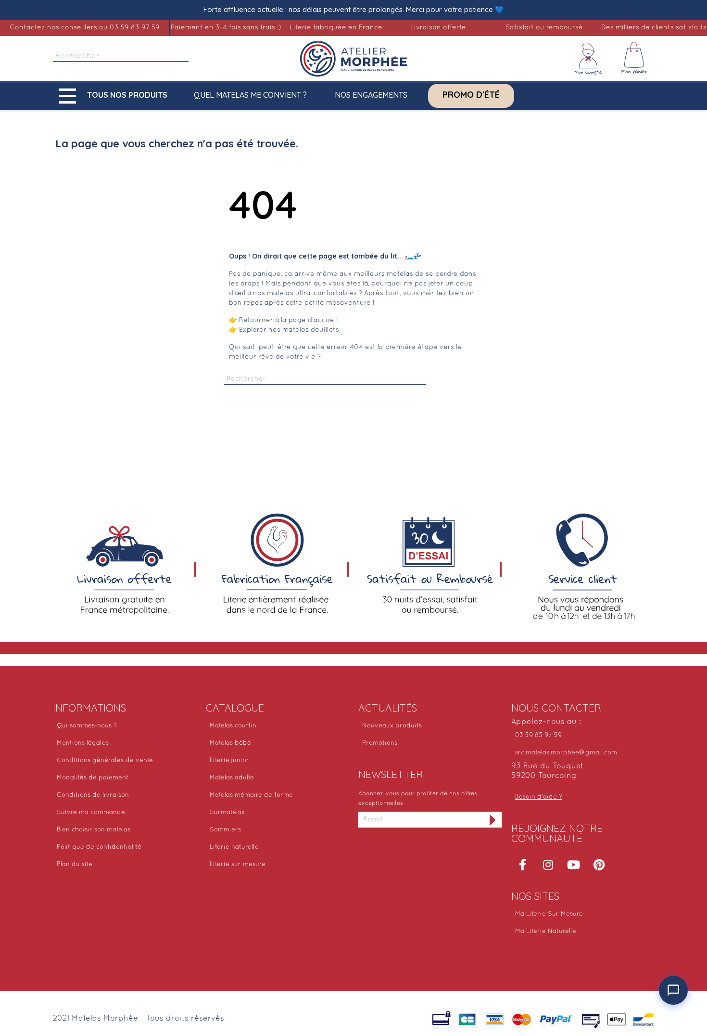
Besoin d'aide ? (538, 797)
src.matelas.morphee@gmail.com (566, 753)
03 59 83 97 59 (538, 735)
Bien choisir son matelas (93, 830)
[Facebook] (522, 864)
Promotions (379, 743)
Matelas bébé (230, 743)
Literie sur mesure (237, 865)
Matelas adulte (232, 778)
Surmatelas (227, 813)
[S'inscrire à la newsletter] (493, 820)
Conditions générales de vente (105, 761)
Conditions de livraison (93, 795)
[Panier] (634, 59)
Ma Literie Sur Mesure (549, 914)
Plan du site (74, 865)
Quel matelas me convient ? (250, 95)
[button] (115, 96)
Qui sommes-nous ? (87, 726)
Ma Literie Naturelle (545, 931)
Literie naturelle (234, 847)
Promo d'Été (471, 95)
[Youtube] (573, 864)
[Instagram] (548, 864)
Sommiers (225, 830)
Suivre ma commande (91, 813)
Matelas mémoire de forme (251, 795)
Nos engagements (371, 95)
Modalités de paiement (92, 778)
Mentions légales (83, 743)
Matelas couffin (233, 726)
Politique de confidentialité (99, 847)
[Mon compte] (588, 59)
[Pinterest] (599, 864)
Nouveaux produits (392, 726)
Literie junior (229, 761)
